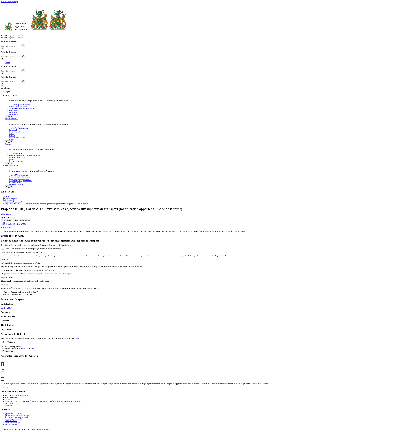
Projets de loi (9, 200)
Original (3, 222)
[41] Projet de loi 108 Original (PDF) (13, 224)
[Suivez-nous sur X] (2, 368)
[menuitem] (20, 105)
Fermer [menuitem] (8, 116)
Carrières (8, 399)
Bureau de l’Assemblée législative (16, 395)
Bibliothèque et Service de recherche (17, 415)
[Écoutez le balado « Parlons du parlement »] (2, 374)
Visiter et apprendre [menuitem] (11, 166)
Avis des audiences (11, 424)
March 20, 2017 (6, 308)
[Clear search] (23, 45)
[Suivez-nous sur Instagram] (2, 361)
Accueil (7, 196)
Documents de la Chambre (14, 413)
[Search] (2, 48)
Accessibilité (9, 403)
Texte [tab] (3, 220)
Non (32, 348)
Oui (27, 348)
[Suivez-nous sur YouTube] (2, 380)
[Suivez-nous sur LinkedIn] (2, 371)
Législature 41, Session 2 (13, 202)
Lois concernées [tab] (25, 220)
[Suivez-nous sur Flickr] (2, 376)
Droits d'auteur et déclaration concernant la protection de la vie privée (26, 429)
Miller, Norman (6, 214)
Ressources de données (13, 423)
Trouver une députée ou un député (16, 417)
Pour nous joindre (11, 397)
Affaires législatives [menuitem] (11, 119)
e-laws (77, 338)
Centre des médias (11, 421)
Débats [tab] (16, 220)
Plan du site (5, 387)
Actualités (8, 405)
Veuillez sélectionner (8, 218)
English (7, 63)
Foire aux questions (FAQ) (14, 419)
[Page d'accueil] (34, 34)
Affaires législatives (11, 198)
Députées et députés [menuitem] (11, 95)
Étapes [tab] (9, 220)
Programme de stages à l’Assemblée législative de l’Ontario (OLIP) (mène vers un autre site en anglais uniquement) (43, 401)
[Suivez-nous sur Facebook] (2, 365)
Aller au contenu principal (9, 2)
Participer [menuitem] (8, 144)
